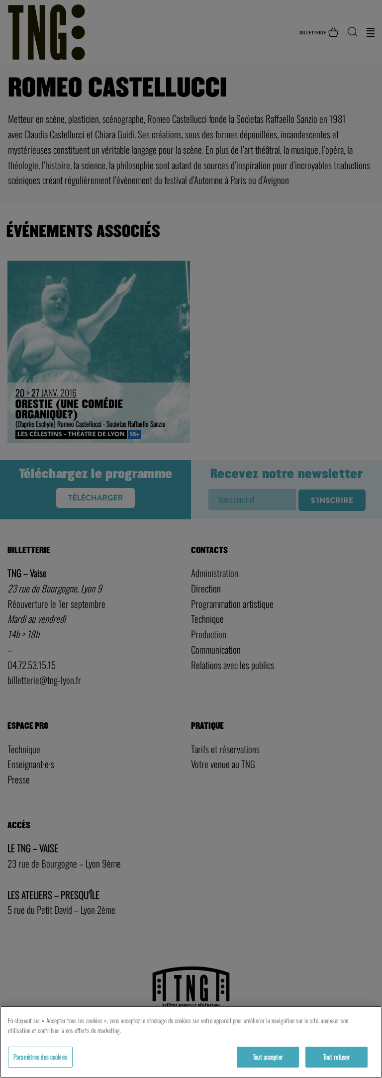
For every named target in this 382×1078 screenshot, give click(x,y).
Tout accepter (268, 1057)
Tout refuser (336, 1057)
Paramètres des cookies (40, 1057)
